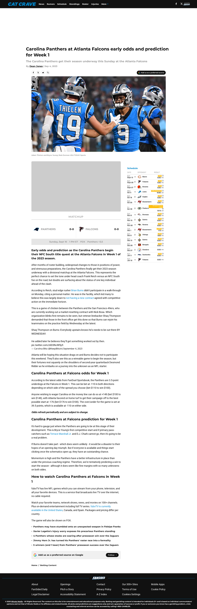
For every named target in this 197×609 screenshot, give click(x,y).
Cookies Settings (131, 594)
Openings (65, 584)
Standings (74, 4)
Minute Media (17, 601)
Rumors (51, 4)
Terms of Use (129, 589)
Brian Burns (77, 290)
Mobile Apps (158, 584)
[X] (181, 4)
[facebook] (176, 4)
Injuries (95, 4)
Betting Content (48, 565)
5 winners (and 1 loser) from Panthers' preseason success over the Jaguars (76, 545)
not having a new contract (80, 298)
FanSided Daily (40, 589)
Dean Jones (36, 66)
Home (34, 565)
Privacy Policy (104, 589)
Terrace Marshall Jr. (60, 433)
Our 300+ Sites (130, 584)
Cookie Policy (158, 589)
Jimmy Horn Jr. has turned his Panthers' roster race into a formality (72, 540)
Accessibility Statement (73, 594)
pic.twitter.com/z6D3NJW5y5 (47, 345)
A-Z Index (102, 594)
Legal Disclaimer (40, 594)
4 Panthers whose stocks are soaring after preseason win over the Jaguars (76, 536)
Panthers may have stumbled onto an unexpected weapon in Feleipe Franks (77, 526)
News (41, 4)
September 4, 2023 (72, 348)
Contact (101, 584)
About (35, 584)
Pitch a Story (67, 589)
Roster (85, 4)
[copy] (48, 72)
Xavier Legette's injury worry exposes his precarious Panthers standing (74, 531)
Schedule (62, 4)
